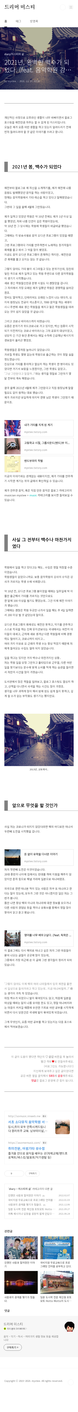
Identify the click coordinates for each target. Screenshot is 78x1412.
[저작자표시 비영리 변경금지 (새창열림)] (45, 1173)
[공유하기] (15, 1173)
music (33, 495)
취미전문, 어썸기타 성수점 (26, 1148)
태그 (18, 21)
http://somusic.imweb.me (24, 1116)
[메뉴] (71, 7)
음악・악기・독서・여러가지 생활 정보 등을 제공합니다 (31, 1338)
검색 (62, 7)
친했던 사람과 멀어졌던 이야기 (24, 1195)
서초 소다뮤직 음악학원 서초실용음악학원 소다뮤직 (28, 1122)
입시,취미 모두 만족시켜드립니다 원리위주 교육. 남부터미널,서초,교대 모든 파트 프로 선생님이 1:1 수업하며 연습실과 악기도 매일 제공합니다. (28, 1128)
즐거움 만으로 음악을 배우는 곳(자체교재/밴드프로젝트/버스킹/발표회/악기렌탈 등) (37, 1155)
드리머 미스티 (19, 7)
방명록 (34, 21)
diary (12, 1189)
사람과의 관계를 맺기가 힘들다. (25, 1204)
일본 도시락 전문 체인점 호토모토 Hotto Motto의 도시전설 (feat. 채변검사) (31, 1211)
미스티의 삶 (24, 1189)
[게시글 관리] (20, 1173)
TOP (71, 1382)
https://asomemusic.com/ (24, 1142)
